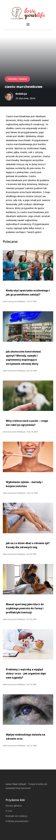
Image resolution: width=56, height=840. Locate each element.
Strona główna (14, 805)
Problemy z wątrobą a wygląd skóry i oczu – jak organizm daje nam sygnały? (26, 673)
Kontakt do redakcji (16, 815)
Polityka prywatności (17, 821)
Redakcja (21, 301)
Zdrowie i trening (17, 79)
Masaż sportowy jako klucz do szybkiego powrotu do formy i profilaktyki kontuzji (25, 608)
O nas (9, 810)
